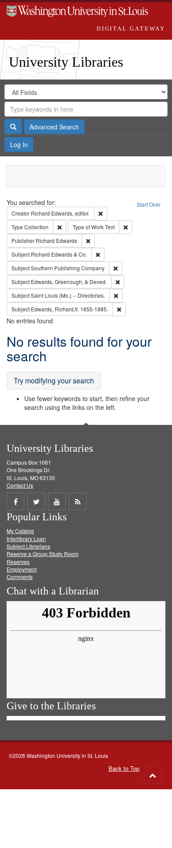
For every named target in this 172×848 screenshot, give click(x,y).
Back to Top (123, 768)
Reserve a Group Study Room (43, 553)
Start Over (149, 204)
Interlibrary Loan (26, 538)
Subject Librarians (28, 546)
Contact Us (20, 485)
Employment (22, 569)
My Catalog (20, 530)
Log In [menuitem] (19, 144)
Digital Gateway (131, 28)
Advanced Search (54, 126)
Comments (20, 576)
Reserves (18, 561)
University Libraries (66, 62)
